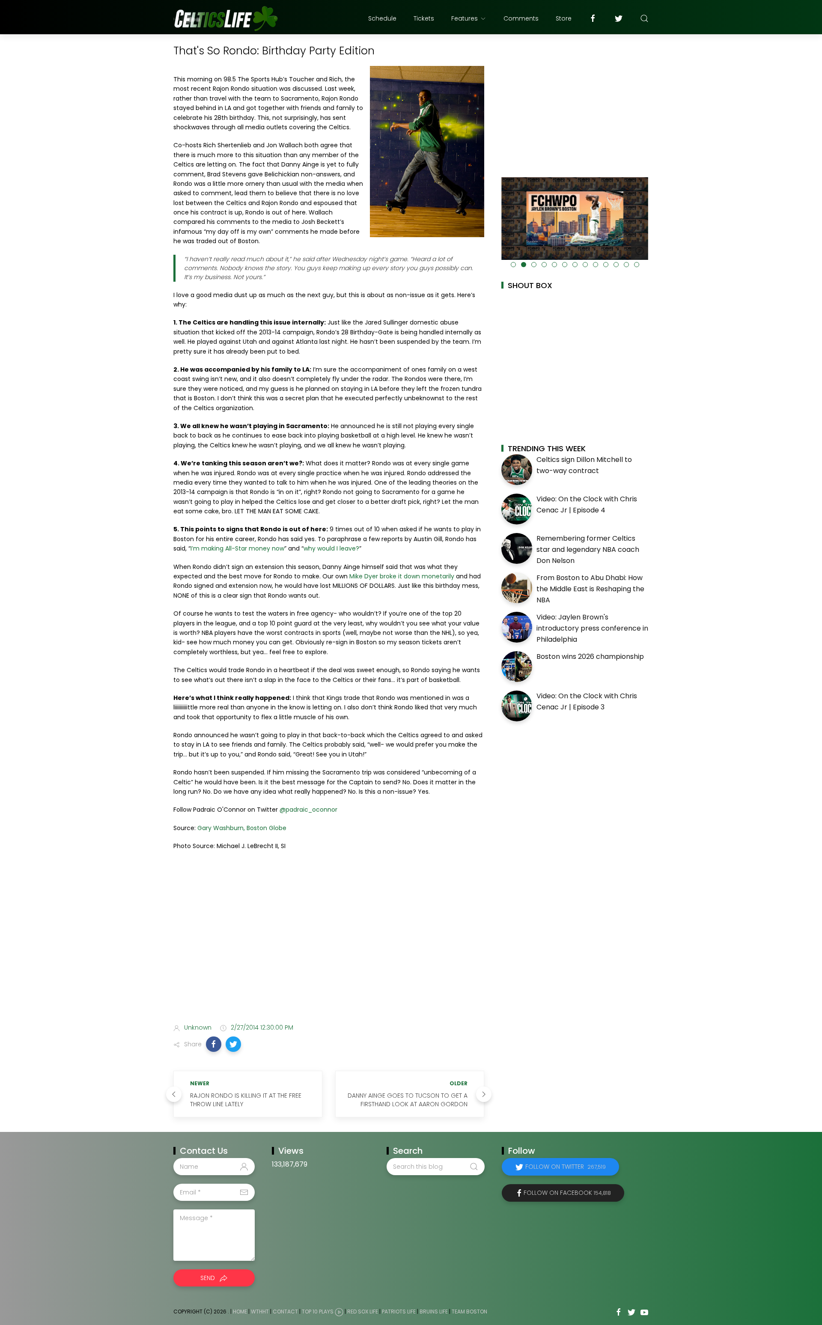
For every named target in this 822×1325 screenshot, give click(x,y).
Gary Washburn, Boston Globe (241, 828)
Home (240, 1311)
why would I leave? (331, 548)
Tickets (424, 18)
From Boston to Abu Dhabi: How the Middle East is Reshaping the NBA (590, 588)
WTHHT (260, 1311)
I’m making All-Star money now (237, 548)
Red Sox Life (362, 1311)
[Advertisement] (328, 949)
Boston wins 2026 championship (590, 656)
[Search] (644, 18)
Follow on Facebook (567, 1192)
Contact (285, 1311)
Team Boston (469, 1311)
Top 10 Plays (318, 1311)
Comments (521, 18)
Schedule (382, 18)
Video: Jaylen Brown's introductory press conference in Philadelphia (592, 628)
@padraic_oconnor (308, 809)
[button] (213, 1044)
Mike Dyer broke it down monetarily (401, 576)
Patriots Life (399, 1311)
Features (464, 18)
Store (564, 18)
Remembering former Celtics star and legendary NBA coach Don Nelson (587, 549)
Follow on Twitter (565, 1166)
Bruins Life (434, 1311)
